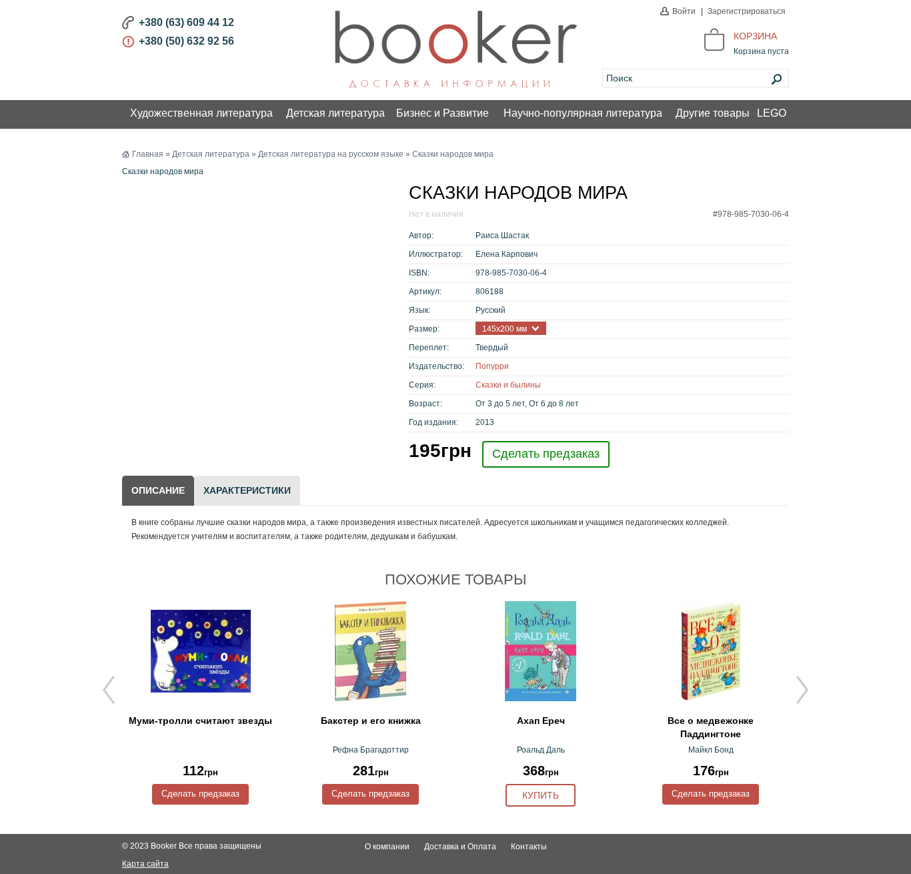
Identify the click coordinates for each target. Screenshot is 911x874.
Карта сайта (145, 864)
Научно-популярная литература (583, 113)
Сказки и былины (508, 385)
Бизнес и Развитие (442, 113)
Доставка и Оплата (460, 846)
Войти (684, 11)
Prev (108, 690)
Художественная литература (201, 113)
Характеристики (247, 490)
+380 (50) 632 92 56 (186, 41)
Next (802, 690)
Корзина (755, 36)
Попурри (492, 366)
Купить (540, 795)
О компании (387, 846)
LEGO (771, 113)
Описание (158, 490)
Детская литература (335, 113)
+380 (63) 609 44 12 (186, 22)
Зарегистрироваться (747, 11)
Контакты (529, 846)
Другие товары (713, 113)
